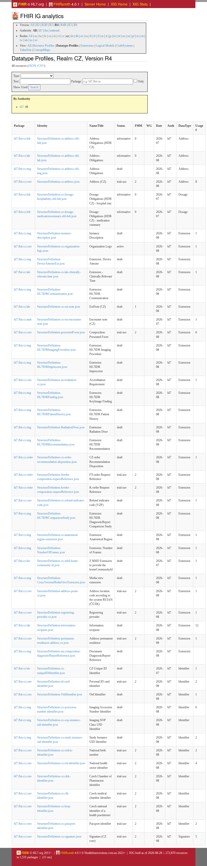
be (40, 36)
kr (114, 36)
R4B (63, 25)
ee (82, 36)
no (123, 36)
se (137, 36)
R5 (70, 25)
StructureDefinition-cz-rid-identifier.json (61, 763)
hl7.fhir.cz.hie (22, 561)
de (72, 36)
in (102, 36)
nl (119, 36)
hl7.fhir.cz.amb (23, 319)
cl (59, 36)
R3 (51, 25)
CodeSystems (124, 45)
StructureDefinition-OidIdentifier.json (59, 694)
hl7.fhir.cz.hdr (22, 138)
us (31, 40)
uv (36, 40)
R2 (38, 25)
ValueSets (26, 50)
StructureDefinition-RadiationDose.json (61, 427)
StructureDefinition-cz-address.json (58, 181)
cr (63, 36)
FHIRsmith (61, 4)
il (98, 36)
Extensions (87, 45)
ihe (46, 30)
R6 (75, 25)
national (54, 30)
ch (54, 36)
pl (133, 36)
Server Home (95, 4)
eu (86, 36)
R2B (44, 25)
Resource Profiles (43, 45)
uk (26, 40)
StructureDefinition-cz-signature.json (59, 836)
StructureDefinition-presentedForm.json (61, 332)
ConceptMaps (42, 50)
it (106, 36)
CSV (41, 66)
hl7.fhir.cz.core (23, 181)
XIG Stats (140, 4)
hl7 (40, 30)
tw (21, 40)
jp (110, 36)
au (35, 36)
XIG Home (119, 4)
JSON (32, 66)
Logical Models (105, 45)
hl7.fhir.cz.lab (22, 155)
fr (95, 36)
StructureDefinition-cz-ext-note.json (58, 306)
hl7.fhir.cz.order (23, 457)
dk (77, 36)
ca (49, 36)
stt (142, 36)
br (45, 36)
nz (128, 36)
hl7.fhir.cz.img (22, 169)
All (32, 25)
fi (91, 36)
